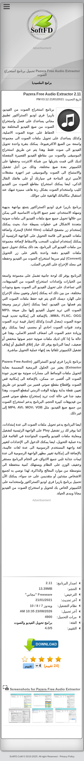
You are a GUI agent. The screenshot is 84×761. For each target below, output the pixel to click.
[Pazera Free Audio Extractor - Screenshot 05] (42, 721)
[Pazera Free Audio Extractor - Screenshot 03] (21, 707)
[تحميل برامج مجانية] (42, 39)
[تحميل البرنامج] (41, 650)
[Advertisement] (42, 56)
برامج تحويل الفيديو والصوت (33, 623)
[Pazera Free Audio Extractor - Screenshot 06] (19, 721)
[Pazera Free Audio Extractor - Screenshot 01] (64, 707)
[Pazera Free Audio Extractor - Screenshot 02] (43, 707)
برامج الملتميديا (42, 83)
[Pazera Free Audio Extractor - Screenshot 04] (65, 721)
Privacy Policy (67, 756)
